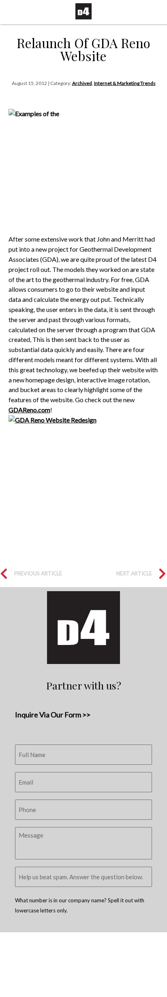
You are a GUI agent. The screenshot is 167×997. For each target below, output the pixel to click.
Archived (82, 83)
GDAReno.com (29, 410)
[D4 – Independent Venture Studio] (83, 11)
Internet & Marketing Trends (125, 83)
